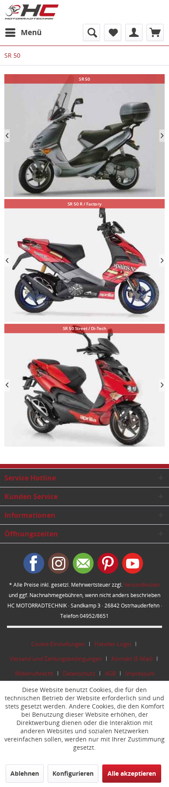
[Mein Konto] (134, 32)
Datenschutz (79, 673)
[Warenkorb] (155, 32)
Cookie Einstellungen (58, 644)
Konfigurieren (73, 773)
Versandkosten (142, 584)
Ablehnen (24, 773)
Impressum (140, 673)
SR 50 (84, 135)
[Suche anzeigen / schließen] (91, 32)
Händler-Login (112, 644)
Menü (31, 32)
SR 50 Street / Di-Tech (84, 385)
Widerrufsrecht (34, 673)
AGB (110, 673)
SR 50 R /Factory (84, 260)
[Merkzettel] (112, 32)
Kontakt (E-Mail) (132, 659)
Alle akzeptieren (131, 773)
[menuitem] (23, 32)
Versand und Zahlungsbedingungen (56, 659)
